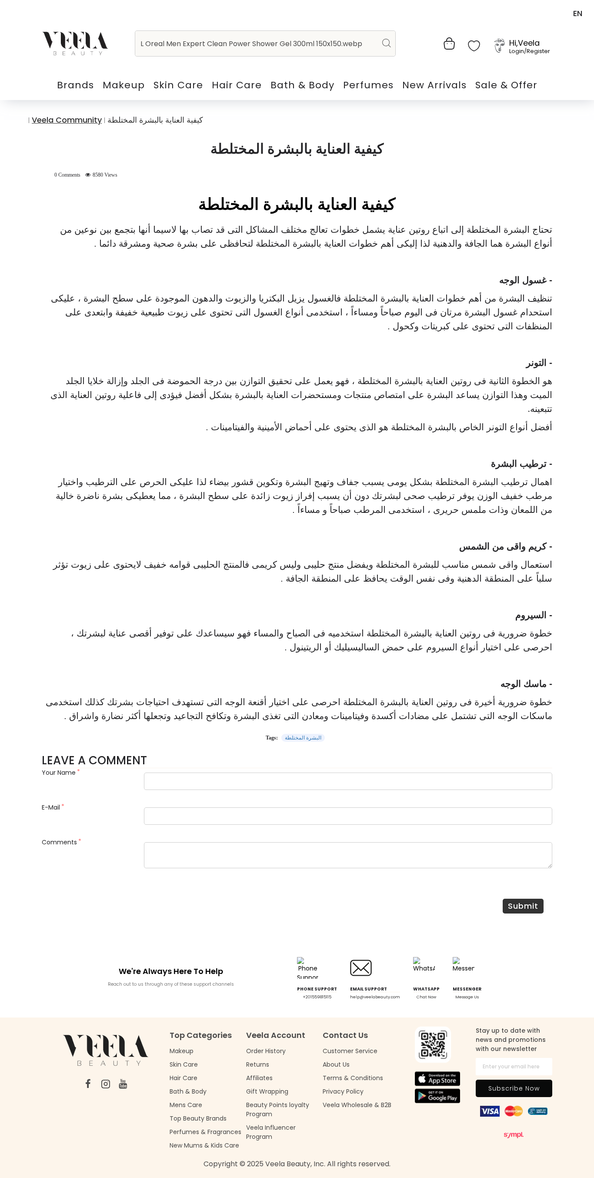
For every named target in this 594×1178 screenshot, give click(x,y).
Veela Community (67, 119)
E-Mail (51, 807)
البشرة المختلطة (303, 738)
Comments (59, 842)
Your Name (59, 772)
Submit (523, 905)
